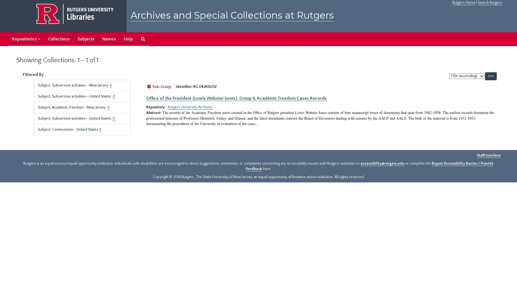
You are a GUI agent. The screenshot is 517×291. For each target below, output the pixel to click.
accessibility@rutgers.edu (382, 163)
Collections (58, 39)
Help (128, 39)
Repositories (24, 39)
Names (109, 39)
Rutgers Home (463, 3)
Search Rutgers (490, 3)
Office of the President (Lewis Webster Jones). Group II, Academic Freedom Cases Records (236, 98)
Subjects (86, 39)
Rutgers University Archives (190, 107)
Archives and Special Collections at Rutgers (232, 15)
